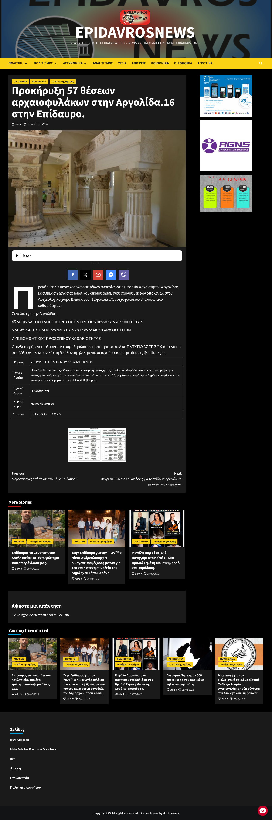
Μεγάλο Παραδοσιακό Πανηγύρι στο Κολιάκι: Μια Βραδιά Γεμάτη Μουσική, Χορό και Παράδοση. (156, 560)
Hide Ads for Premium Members (33, 749)
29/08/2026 (93, 579)
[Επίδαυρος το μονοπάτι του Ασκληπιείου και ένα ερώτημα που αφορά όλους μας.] (36, 528)
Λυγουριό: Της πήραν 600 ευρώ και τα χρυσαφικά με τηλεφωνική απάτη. (185, 680)
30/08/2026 (33, 569)
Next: (141, 479)
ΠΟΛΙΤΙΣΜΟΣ (43, 63)
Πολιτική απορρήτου (25, 787)
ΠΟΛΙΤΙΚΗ (16, 63)
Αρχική (15, 768)
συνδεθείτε (62, 615)
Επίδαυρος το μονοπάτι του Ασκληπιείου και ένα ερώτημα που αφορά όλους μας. (35, 558)
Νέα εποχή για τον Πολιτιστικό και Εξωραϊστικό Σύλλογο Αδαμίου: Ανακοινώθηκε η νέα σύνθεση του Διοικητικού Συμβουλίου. (239, 684)
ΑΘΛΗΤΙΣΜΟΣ (103, 63)
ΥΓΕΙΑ (122, 63)
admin (18, 124)
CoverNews (149, 813)
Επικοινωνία (19, 778)
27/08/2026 (239, 699)
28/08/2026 (153, 574)
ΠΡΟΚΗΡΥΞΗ (40, 390)
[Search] (261, 63)
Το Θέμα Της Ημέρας (62, 81)
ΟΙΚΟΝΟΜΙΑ (183, 63)
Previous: (45, 476)
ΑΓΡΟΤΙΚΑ (204, 63)
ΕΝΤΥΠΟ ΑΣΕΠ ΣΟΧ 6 (46, 414)
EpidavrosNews (135, 32)
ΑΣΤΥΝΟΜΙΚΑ (73, 63)
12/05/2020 (34, 124)
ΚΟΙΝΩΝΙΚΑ (160, 63)
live (12, 759)
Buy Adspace (19, 739)
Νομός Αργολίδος (42, 403)
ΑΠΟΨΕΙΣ (139, 63)
